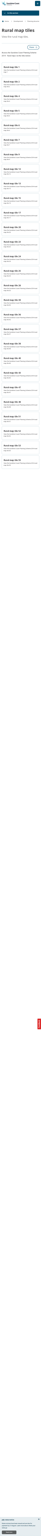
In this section (12, 13)
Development (18, 21)
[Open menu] (37, 3)
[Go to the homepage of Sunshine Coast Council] (17, 3)
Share (31, 47)
